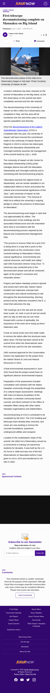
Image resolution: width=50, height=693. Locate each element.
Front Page (14, 609)
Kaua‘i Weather (36, 613)
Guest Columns (13, 623)
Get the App (25, 642)
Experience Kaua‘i (13, 630)
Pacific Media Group (31, 670)
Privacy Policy (19, 674)
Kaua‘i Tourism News (36, 616)
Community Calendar (14, 613)
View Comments (25, 595)
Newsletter (25, 647)
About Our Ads (25, 651)
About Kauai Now (25, 637)
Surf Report (13, 616)
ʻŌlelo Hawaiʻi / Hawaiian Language (36, 625)
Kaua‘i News (36, 609)
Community (36, 620)
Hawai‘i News (8, 10)
